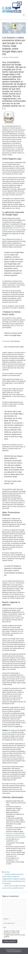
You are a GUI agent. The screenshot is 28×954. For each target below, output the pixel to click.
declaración (11, 583)
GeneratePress (17, 951)
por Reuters (6, 341)
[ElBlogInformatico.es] (12, 7)
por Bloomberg (18, 325)
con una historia (7, 732)
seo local (7, 872)
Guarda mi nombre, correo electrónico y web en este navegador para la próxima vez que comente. (14, 933)
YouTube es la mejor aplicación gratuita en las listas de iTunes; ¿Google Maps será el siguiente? (16, 835)
